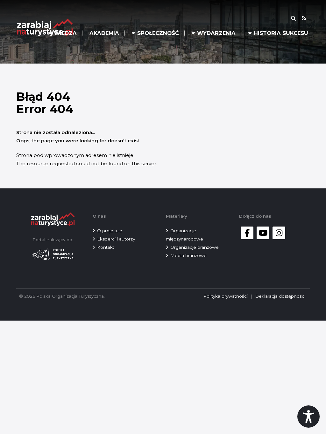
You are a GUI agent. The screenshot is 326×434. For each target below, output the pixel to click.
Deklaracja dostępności (280, 296)
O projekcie (109, 230)
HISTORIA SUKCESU (281, 33)
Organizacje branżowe (194, 247)
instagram (279, 232)
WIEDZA (65, 33)
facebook (247, 232)
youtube (263, 232)
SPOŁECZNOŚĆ (158, 33)
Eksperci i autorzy (116, 238)
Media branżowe (188, 255)
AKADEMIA (104, 33)
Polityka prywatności (225, 296)
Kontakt (105, 247)
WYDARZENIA (216, 33)
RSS (308, 18)
